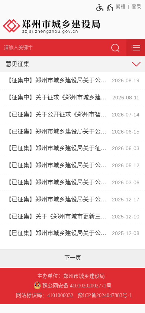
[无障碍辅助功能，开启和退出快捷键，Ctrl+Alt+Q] (105, 7)
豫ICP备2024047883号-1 (105, 295)
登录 (136, 6)
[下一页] (73, 258)
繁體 (120, 6)
